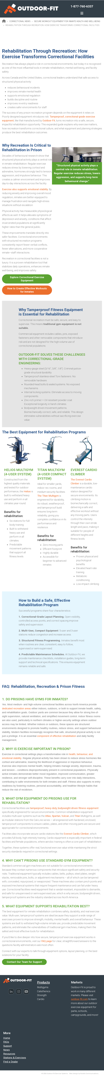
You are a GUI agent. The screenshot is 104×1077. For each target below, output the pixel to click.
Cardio (40, 999)
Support (7, 1045)
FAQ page (46, 941)
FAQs (6, 1041)
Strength (42, 995)
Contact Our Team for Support (24, 961)
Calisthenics (43, 991)
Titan (77, 816)
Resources (9, 1053)
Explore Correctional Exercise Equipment (27, 279)
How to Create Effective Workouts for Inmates (27, 290)
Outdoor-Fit (49, 120)
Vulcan (65, 816)
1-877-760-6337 (82, 6)
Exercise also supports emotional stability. (25, 189)
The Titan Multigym (48, 495)
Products (43, 982)
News (6, 1049)
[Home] (31, 8)
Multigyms (42, 987)
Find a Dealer (10, 1061)
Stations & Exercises (14, 1057)
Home (6, 1038)
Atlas (48, 816)
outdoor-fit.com (79, 999)
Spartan (56, 816)
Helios (27, 491)
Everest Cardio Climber (76, 833)
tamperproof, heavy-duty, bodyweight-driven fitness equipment (64, 808)
